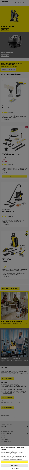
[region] (14, 458)
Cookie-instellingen (14, 468)
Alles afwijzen (14, 465)
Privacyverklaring (13, 459)
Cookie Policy (6, 459)
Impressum (19, 459)
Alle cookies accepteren (14, 462)
